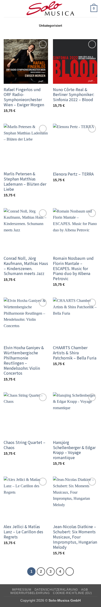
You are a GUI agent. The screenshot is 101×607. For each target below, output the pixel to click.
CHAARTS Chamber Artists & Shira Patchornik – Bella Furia (74, 352)
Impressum (21, 589)
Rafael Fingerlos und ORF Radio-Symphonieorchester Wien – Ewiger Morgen (24, 97)
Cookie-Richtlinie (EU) (72, 593)
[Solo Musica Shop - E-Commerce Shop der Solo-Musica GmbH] (50, 8)
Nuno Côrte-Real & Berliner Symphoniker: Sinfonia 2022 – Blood (73, 94)
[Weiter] (69, 571)
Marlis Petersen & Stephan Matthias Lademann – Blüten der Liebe (25, 181)
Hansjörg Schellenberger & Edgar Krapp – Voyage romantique (74, 450)
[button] (7, 8)
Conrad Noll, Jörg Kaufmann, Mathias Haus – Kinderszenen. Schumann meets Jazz (26, 266)
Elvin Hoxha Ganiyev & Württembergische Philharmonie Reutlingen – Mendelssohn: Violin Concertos (24, 360)
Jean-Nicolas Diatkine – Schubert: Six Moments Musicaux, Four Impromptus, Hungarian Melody (75, 536)
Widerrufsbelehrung (30, 593)
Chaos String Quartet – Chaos (24, 445)
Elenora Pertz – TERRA (73, 174)
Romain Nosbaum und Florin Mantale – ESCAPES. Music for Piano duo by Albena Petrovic (73, 268)
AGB (84, 589)
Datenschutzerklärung (56, 589)
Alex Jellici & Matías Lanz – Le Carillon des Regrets (23, 531)
